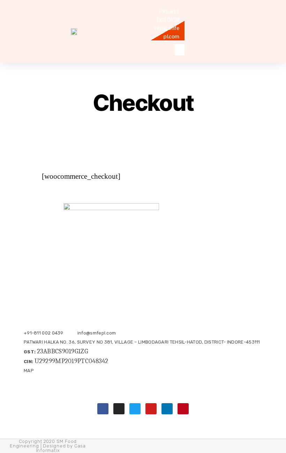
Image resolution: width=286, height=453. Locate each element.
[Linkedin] (167, 408)
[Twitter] (135, 408)
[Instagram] (119, 408)
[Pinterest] (183, 408)
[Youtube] (151, 408)
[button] (180, 49)
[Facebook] (102, 408)
